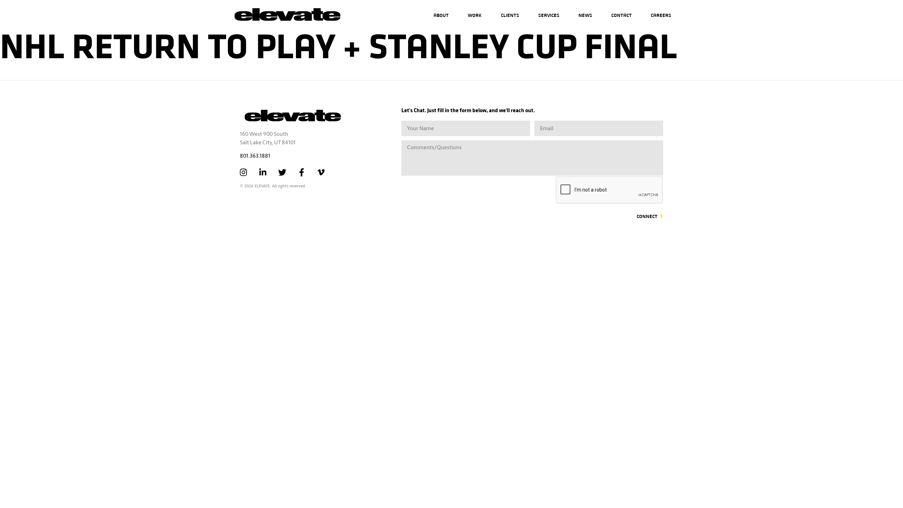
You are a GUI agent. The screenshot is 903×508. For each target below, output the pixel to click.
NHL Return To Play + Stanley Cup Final (338, 44)
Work (475, 15)
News (585, 15)
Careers (661, 15)
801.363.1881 (255, 155)
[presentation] (609, 190)
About (441, 15)
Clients (510, 15)
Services (548, 15)
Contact (621, 15)
